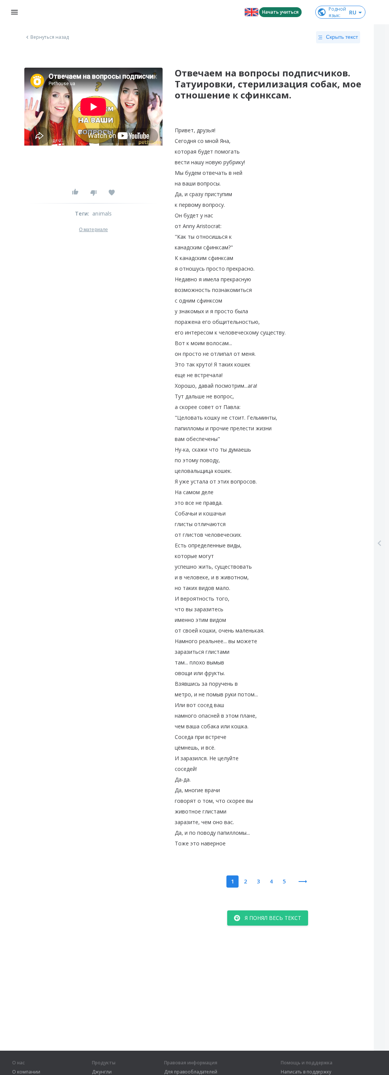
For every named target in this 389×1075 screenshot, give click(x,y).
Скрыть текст (342, 37)
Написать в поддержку (306, 1072)
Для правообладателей (190, 1072)
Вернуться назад (49, 37)
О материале (93, 229)
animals (102, 213)
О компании (26, 1072)
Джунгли (102, 1072)
